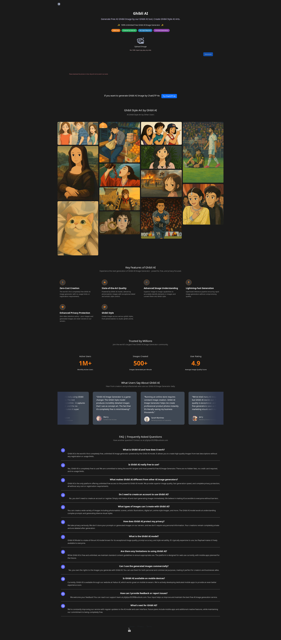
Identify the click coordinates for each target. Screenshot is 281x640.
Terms (149, 626)
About (131, 626)
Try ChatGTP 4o (169, 96)
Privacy (140, 626)
